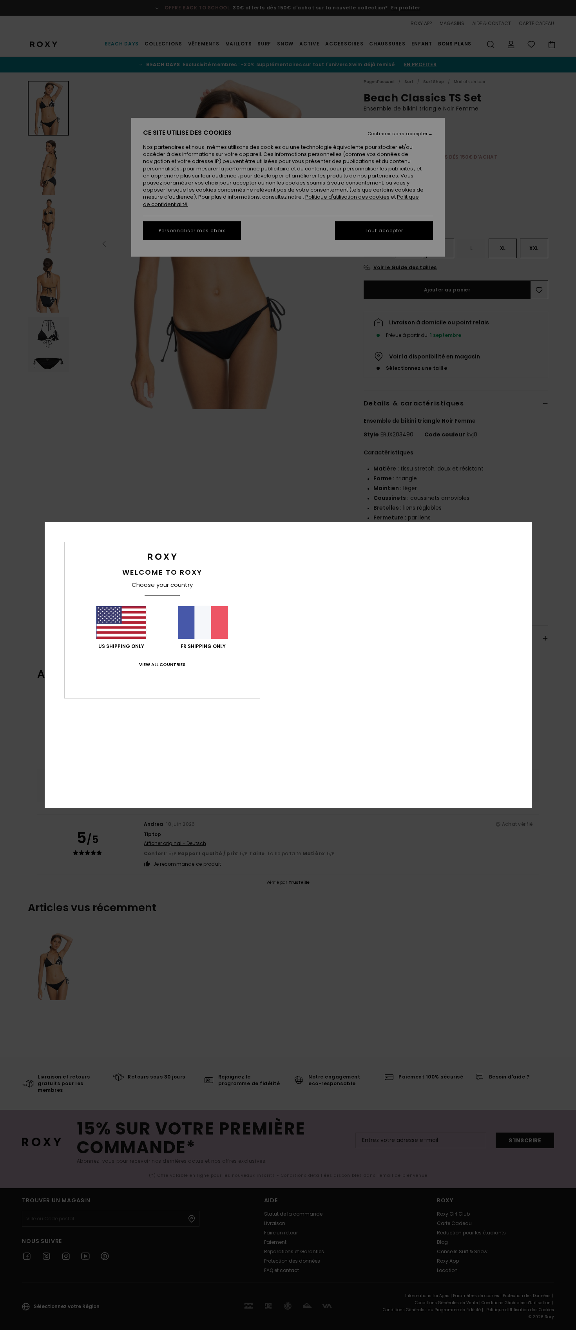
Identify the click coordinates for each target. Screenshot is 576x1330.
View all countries (162, 664)
